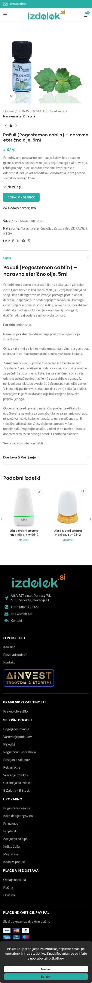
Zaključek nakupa (15, 839)
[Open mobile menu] (5, 14)
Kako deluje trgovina (18, 816)
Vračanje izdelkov (15, 775)
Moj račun (10, 854)
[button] (39, 491)
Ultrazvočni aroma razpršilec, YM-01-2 (24, 533)
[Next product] (16, 125)
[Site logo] (46, 14)
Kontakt (16, 620)
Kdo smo (9, 647)
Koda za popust (14, 862)
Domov (8, 111)
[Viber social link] (29, 241)
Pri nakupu (10, 823)
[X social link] (18, 241)
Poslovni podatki (15, 654)
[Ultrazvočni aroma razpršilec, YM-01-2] (24, 506)
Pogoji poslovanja (16, 729)
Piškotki (9, 744)
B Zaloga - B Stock (16, 790)
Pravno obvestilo (15, 711)
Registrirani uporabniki (19, 752)
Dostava (9, 895)
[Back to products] (10, 125)
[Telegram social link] (23, 241)
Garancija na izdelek (17, 783)
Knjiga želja (11, 846)
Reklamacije (11, 767)
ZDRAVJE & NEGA (31, 111)
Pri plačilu (10, 831)
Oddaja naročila (14, 880)
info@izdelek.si (18, 3)
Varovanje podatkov (17, 737)
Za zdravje (56, 111)
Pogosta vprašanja (16, 808)
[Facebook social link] (12, 241)
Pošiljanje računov (16, 760)
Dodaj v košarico (21, 197)
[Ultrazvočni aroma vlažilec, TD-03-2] (68, 506)
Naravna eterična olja (19, 116)
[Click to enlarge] (11, 96)
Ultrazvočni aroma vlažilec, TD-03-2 (68, 533)
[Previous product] (5, 125)
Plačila (8, 887)
